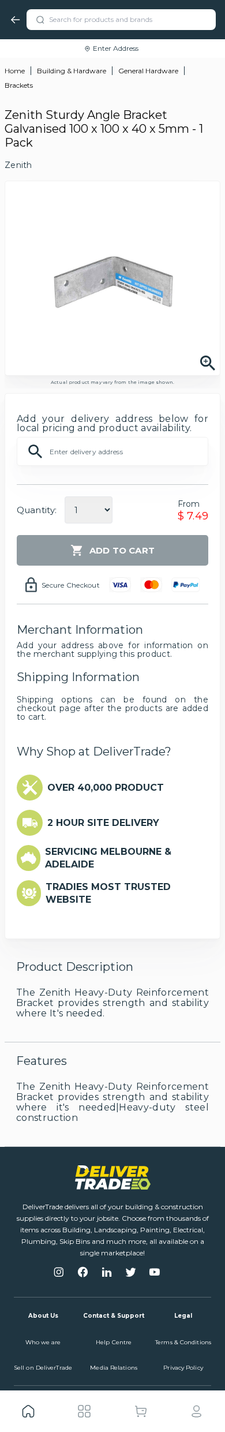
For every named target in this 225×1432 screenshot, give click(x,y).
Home (15, 70)
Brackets (19, 85)
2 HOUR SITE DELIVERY (103, 822)
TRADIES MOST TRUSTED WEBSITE (108, 893)
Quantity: (37, 509)
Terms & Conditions (183, 1342)
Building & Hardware (71, 70)
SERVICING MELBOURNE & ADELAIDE (108, 858)
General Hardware (148, 70)
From (189, 504)
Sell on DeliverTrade (43, 1367)
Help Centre (114, 1342)
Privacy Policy (182, 1367)
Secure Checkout (71, 585)
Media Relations (113, 1367)
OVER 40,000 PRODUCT (105, 787)
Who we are (43, 1342)
